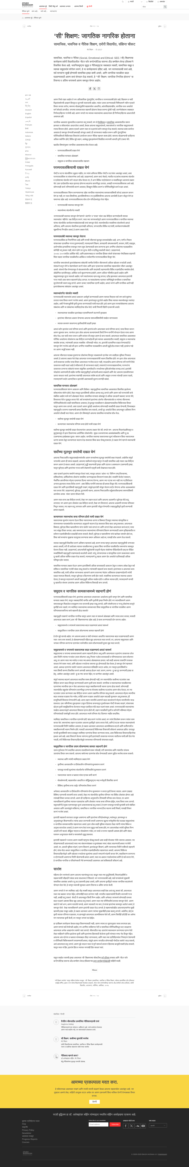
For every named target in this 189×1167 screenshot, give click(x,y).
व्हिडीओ (150, 2)
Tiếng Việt (29, 196)
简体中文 (28, 199)
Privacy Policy (28, 1130)
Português (29, 166)
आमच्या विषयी (78, 6)
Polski (27, 162)
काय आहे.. (35, 11)
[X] (94, 89)
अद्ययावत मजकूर (28, 1136)
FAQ (24, 1124)
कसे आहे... (44, 11)
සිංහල (27, 173)
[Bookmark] (99, 89)
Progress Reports (29, 1139)
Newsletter (26, 1133)
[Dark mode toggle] (123, 2)
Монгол (28, 155)
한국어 (28, 147)
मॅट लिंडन (90, 50)
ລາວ (26, 151)
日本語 (28, 140)
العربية (27, 99)
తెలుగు (27, 181)
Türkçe (28, 188)
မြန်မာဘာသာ (30, 158)
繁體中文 (28, 203)
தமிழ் (27, 177)
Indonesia (29, 132)
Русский (28, 170)
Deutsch (28, 110)
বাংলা (26, 102)
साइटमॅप (25, 1127)
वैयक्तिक (101, 122)
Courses (25, 1142)
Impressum (162, 1154)
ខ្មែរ (26, 143)
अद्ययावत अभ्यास (65, 6)
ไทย (26, 185)
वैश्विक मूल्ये (25, 11)
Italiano (28, 136)
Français (28, 125)
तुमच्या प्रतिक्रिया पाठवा (31, 1121)
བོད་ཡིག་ (28, 106)
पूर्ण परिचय (105, 957)
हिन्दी (26, 129)
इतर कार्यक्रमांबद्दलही (101, 961)
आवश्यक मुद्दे (43, 6)
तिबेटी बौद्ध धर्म (53, 6)
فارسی (27, 121)
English (28, 114)
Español (28, 117)
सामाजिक (110, 122)
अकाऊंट (162, 2)
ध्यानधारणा (53, 11)
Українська (29, 192)
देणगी (90, 6)
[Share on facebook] (90, 89)
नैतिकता (94, 970)
